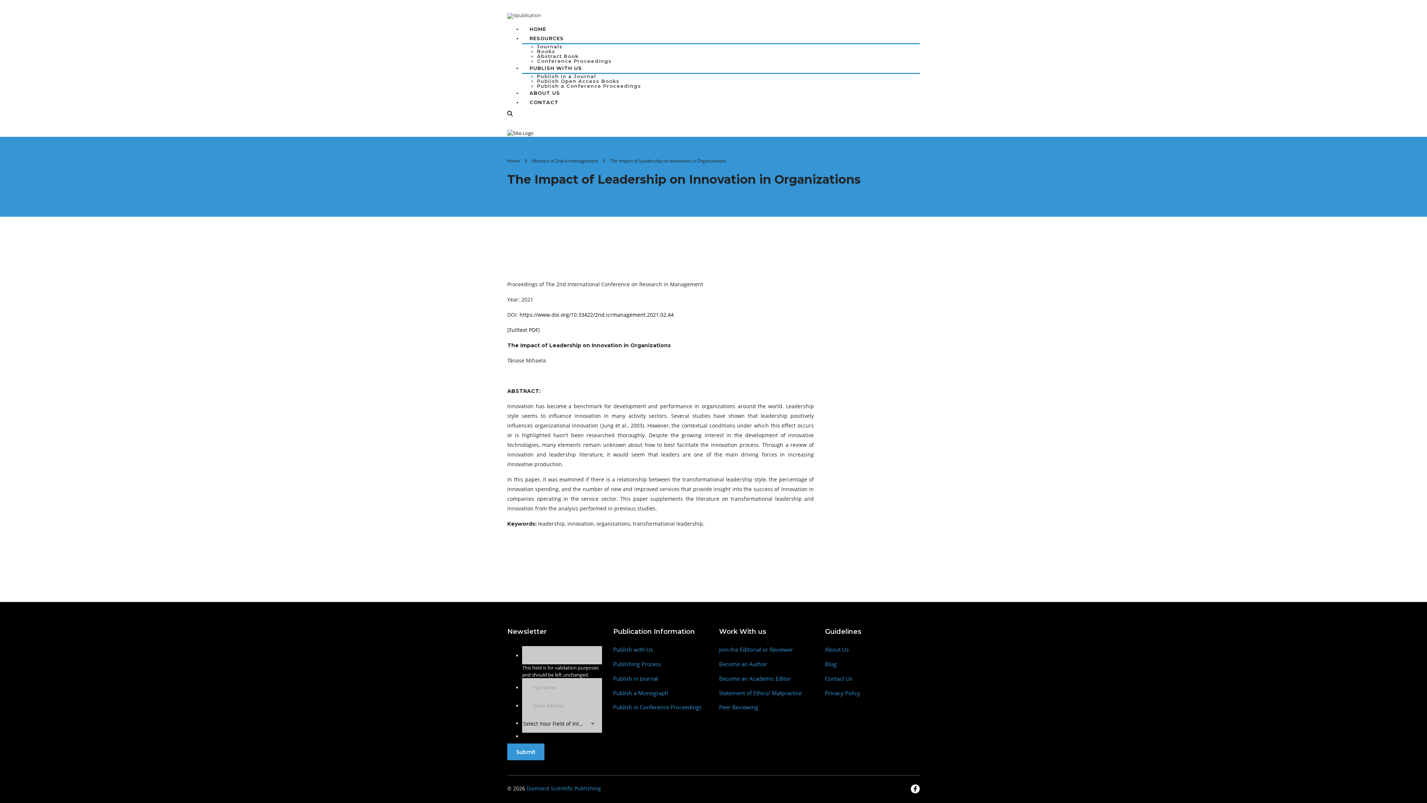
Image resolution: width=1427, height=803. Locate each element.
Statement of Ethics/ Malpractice (760, 693)
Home (538, 29)
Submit (525, 752)
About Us (545, 93)
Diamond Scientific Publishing (564, 788)
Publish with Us (633, 649)
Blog (831, 664)
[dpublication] (524, 15)
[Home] (520, 132)
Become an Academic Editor (755, 678)
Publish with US (556, 68)
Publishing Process (637, 664)
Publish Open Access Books (578, 81)
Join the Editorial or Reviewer (756, 649)
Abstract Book (558, 56)
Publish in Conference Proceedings (657, 707)
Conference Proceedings (574, 61)
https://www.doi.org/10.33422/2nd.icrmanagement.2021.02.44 (597, 314)
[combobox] (562, 724)
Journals (550, 46)
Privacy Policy (842, 693)
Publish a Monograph (640, 693)
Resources (547, 38)
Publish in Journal (635, 678)
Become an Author (743, 664)
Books (546, 51)
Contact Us (838, 678)
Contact (544, 102)
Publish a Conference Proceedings (589, 86)
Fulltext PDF (523, 329)
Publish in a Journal (566, 76)
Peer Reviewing (738, 707)
